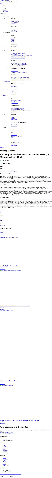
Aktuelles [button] (5, 127)
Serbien (12, 41)
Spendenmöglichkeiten (16, 100)
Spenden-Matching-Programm (17, 109)
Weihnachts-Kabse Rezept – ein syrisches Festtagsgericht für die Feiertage (19, 420)
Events (12, 133)
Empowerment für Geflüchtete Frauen (19, 65)
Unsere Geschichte (15, 21)
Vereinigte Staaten (15, 46)
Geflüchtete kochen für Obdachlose (18, 56)
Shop (12, 137)
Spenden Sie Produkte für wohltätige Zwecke (20, 110)
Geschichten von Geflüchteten (17, 136)
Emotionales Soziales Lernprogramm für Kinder (21, 79)
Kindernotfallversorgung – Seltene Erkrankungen (21, 55)
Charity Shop (14, 101)
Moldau (12, 40)
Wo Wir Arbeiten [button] (6, 32)
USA (1, 220)
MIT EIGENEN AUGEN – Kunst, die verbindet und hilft (15, 306)
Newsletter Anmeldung (16, 142)
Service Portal (14, 86)
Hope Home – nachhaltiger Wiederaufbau (20, 77)
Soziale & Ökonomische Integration (18, 63)
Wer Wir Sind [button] (6, 16)
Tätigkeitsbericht (14, 22)
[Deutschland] (0, 223)
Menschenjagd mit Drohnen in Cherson (10, 265)
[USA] (0, 217)
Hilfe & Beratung (6, 81)
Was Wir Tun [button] (5, 48)
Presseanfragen (14, 92)
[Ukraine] (0, 212)
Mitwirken (5, 95)
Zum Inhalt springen (4, 0)
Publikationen (14, 135)
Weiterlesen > (2, 269)
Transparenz (13, 23)
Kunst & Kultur (14, 71)
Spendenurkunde (14, 103)
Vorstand (13, 28)
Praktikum (13, 118)
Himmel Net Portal (15, 124)
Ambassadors (14, 31)
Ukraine (12, 39)
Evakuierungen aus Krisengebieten (18, 53)
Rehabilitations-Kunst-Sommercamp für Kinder (21, 78)
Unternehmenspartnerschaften (17, 108)
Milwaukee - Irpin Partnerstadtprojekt (19, 72)
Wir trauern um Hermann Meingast (9, 380)
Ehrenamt (13, 117)
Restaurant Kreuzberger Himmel (20, 64)
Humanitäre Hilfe (14, 54)
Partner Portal (14, 126)
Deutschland (13, 37)
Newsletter (13, 94)
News (12, 132)
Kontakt (12, 91)
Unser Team (13, 30)
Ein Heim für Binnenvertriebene (18, 58)
